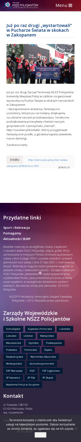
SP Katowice (13, 377)
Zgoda (40, 435)
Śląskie (48, 349)
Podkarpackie (54, 342)
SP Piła (31, 377)
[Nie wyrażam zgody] (75, 428)
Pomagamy (12, 233)
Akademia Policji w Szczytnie (22, 384)
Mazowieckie (13, 342)
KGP (32, 370)
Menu (65, 5)
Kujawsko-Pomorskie (40, 328)
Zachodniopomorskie (41, 363)
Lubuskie (11, 335)
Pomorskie (30, 349)
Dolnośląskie (13, 328)
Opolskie (34, 342)
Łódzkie (28, 335)
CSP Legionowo (51, 370)
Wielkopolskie (14, 363)
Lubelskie (64, 328)
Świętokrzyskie (14, 356)
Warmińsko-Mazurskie (43, 356)
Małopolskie (47, 335)
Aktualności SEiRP (17, 239)
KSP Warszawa (14, 370)
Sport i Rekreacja (16, 227)
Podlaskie (11, 349)
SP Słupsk (47, 377)
